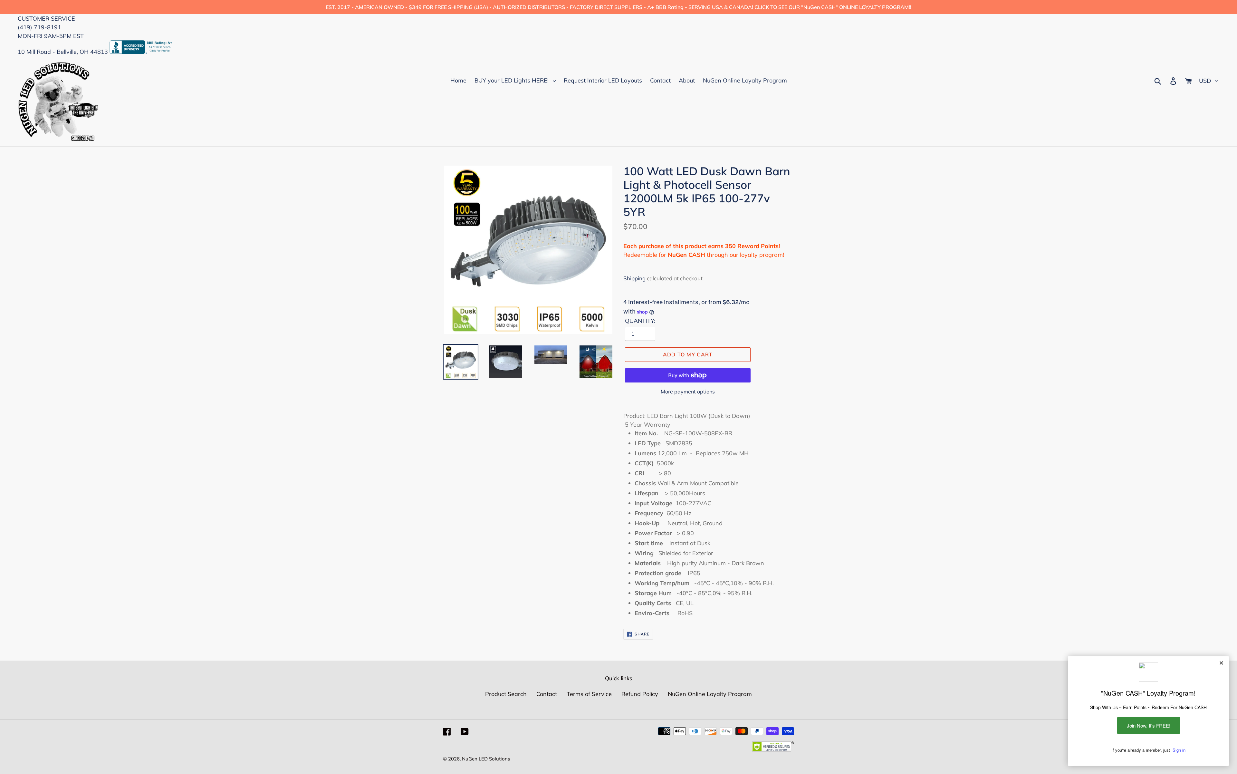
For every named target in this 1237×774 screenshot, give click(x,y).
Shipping (634, 278)
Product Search (506, 694)
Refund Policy (639, 694)
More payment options (688, 391)
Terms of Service (589, 694)
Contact (546, 694)
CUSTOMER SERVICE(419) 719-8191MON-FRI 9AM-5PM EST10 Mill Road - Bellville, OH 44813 (64, 35)
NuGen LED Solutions (486, 759)
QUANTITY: (640, 320)
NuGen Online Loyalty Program (710, 694)
